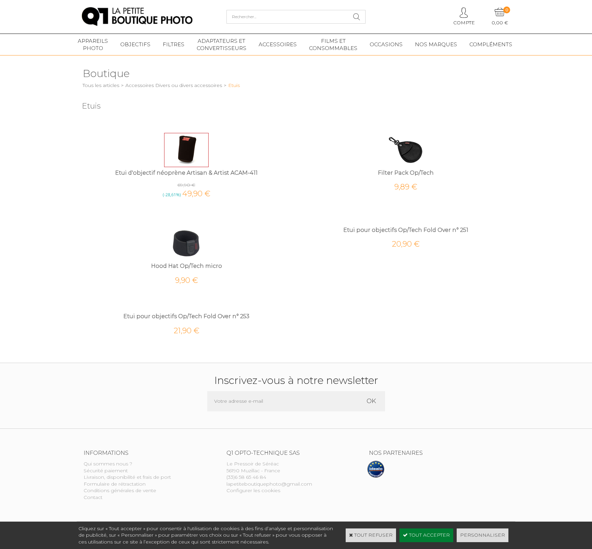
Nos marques (436, 44)
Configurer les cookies (253, 490)
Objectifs (135, 44)
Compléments (490, 44)
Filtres (173, 44)
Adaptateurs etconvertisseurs (221, 44)
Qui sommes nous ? (108, 464)
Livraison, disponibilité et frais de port (127, 477)
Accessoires (278, 44)
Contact (93, 497)
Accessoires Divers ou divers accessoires (173, 85)
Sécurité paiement (106, 470)
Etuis (234, 85)
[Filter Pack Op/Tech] (405, 165)
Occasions (386, 44)
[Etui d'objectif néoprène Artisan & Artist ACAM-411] (186, 165)
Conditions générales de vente (120, 490)
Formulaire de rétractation (115, 484)
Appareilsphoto (93, 44)
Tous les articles (101, 85)
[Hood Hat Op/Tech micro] (186, 259)
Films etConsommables (333, 44)
